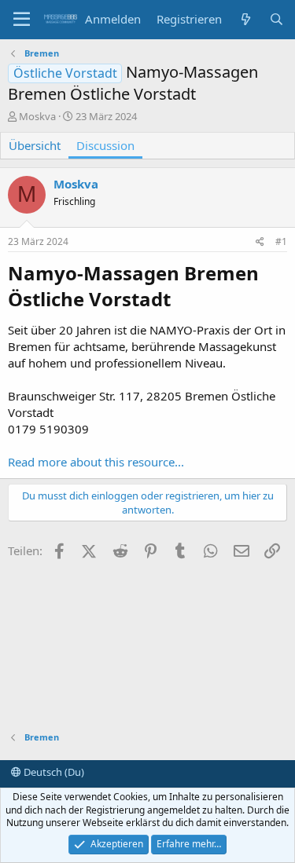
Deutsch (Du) (52, 772)
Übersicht (35, 145)
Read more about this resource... (96, 462)
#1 (281, 241)
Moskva (37, 116)
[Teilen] (260, 242)
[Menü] (21, 19)
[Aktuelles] (245, 19)
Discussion (105, 145)
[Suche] (276, 19)
